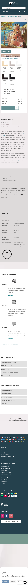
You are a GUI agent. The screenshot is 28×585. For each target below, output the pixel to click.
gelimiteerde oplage (18, 244)
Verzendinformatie (5, 468)
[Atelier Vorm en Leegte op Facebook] (6, 516)
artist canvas (16, 230)
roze (14, 237)
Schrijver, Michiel (17, 220)
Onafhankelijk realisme (19, 223)
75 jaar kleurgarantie (18, 242)
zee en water (24, 420)
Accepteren (5, 581)
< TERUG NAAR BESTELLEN (10, 345)
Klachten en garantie (6, 474)
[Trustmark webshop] (4, 505)
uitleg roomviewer (5, 58)
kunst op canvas (17, 239)
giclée (19, 160)
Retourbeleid (4, 470)
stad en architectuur (16, 420)
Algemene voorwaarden (7, 476)
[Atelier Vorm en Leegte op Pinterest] (11, 516)
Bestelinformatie (5, 466)
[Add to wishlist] (26, 20)
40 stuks (15, 235)
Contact (3, 483)
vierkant (15, 228)
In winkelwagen (8, 108)
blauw (17, 237)
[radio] (6, 51)
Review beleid (4, 478)
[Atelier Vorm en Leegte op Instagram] (2, 516)
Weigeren (13, 581)
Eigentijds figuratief (13, 16)
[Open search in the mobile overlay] (14, 8)
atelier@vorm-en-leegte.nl (7, 456)
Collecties (3, 16)
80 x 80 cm (16, 225)
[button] (27, 569)
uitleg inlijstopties (14, 58)
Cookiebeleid (4, 481)
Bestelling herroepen (6, 472)
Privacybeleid (4, 479)
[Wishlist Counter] (22, 11)
